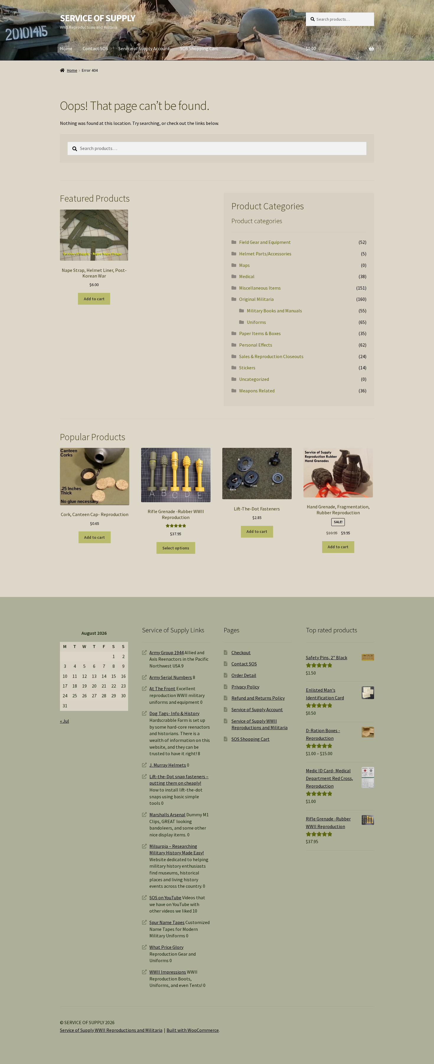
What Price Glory (166, 947)
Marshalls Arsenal (167, 814)
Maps (244, 265)
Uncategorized (254, 379)
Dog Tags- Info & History (174, 713)
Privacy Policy (245, 687)
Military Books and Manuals (274, 311)
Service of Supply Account (144, 48)
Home (66, 48)
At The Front (162, 688)
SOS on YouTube (165, 897)
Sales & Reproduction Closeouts (271, 356)
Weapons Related (257, 391)
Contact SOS (95, 48)
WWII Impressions (167, 972)
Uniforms (256, 322)
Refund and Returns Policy (258, 698)
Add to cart (94, 298)
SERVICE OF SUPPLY (97, 18)
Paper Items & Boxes (260, 333)
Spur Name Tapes (167, 922)
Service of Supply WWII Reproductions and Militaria (111, 1030)
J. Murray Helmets (167, 765)
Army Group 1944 (166, 652)
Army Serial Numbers (170, 677)
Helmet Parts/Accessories (265, 254)
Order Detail (243, 675)
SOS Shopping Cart (199, 48)
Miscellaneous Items (260, 288)
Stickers (247, 368)
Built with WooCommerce (193, 1030)
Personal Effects (255, 345)
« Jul (64, 721)
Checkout (241, 652)
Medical (246, 276)
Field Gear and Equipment (265, 242)
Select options (175, 548)
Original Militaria (256, 299)
